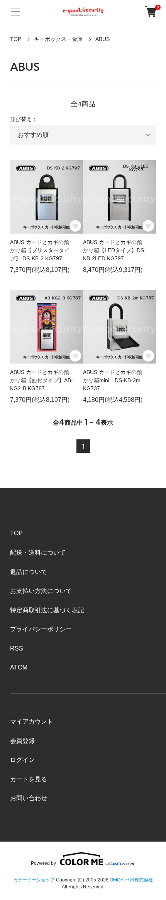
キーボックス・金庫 (58, 39)
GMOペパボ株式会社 (131, 880)
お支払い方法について (41, 590)
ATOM (18, 667)
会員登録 (22, 741)
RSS (16, 648)
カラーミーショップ (34, 880)
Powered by (43, 863)
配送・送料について (38, 552)
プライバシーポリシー (41, 629)
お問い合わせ (28, 798)
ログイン (22, 760)
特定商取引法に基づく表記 (47, 610)
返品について (28, 572)
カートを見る (28, 779)
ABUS (102, 39)
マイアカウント (31, 721)
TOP (15, 39)
